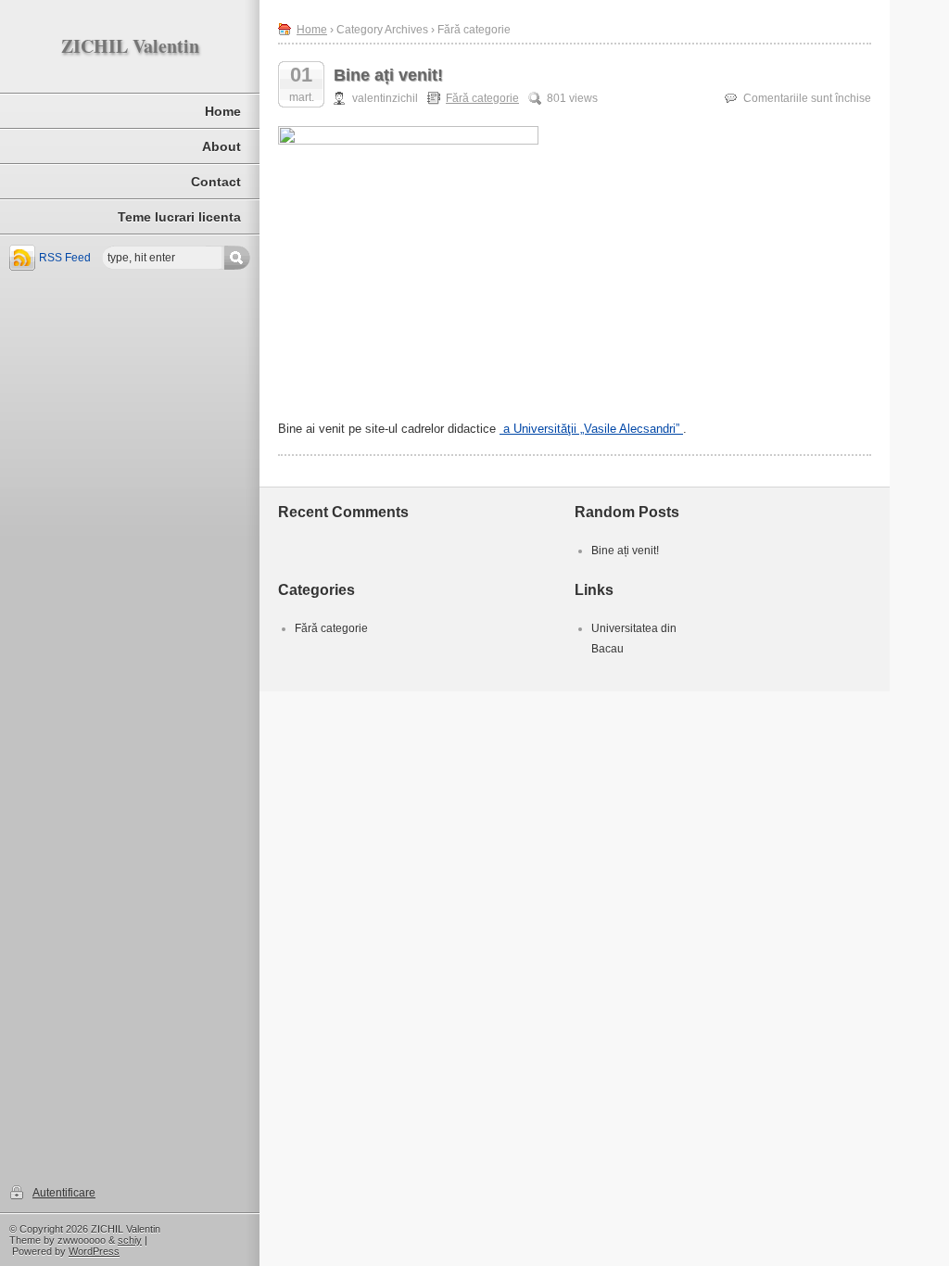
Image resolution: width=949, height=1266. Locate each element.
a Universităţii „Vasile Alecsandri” (591, 429)
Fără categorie (482, 98)
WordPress (94, 1251)
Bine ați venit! (388, 75)
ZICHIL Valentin (130, 45)
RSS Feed (65, 257)
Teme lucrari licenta (179, 216)
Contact (216, 181)
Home (223, 111)
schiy (130, 1240)
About (221, 146)
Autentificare (63, 1192)
